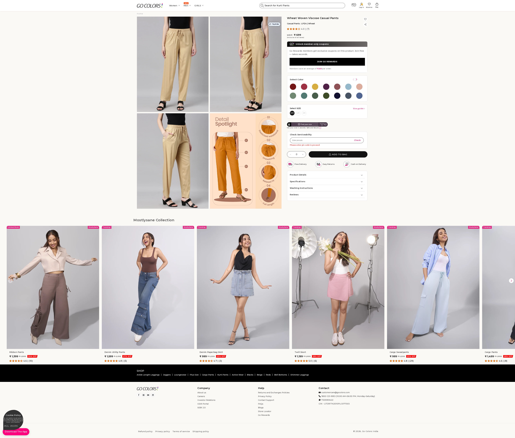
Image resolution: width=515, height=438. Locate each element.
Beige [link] (259, 375)
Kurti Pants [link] (222, 375)
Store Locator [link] (264, 411)
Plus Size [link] (194, 375)
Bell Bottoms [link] (280, 375)
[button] (174, 5)
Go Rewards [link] (264, 415)
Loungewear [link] (180, 375)
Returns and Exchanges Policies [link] (274, 392)
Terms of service (181, 431)
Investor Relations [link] (206, 400)
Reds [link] (268, 375)
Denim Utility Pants (114, 352)
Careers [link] (201, 396)
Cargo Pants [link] (208, 375)
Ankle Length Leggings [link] (148, 375)
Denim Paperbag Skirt (211, 352)
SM (292, 113)
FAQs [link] (260, 404)
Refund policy (145, 431)
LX (298, 113)
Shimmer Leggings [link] (299, 375)
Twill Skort (300, 352)
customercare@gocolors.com (335, 392)
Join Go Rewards (327, 62)
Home (140, 13)
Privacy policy (162, 431)
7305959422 (327, 400)
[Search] (262, 5)
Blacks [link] (250, 375)
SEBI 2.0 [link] (201, 407)
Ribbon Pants (16, 352)
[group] (294, 87)
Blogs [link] (261, 407)
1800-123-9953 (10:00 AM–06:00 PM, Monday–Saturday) (348, 396)
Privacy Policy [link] (265, 396)
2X (304, 113)
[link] (150, 5)
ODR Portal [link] (203, 404)
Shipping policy (201, 431)
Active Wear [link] (238, 375)
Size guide (358, 109)
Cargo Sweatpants (399, 352)
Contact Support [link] (266, 400)
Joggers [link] (167, 375)
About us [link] (201, 392)
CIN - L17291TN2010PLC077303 (334, 404)
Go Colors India (370, 431)
